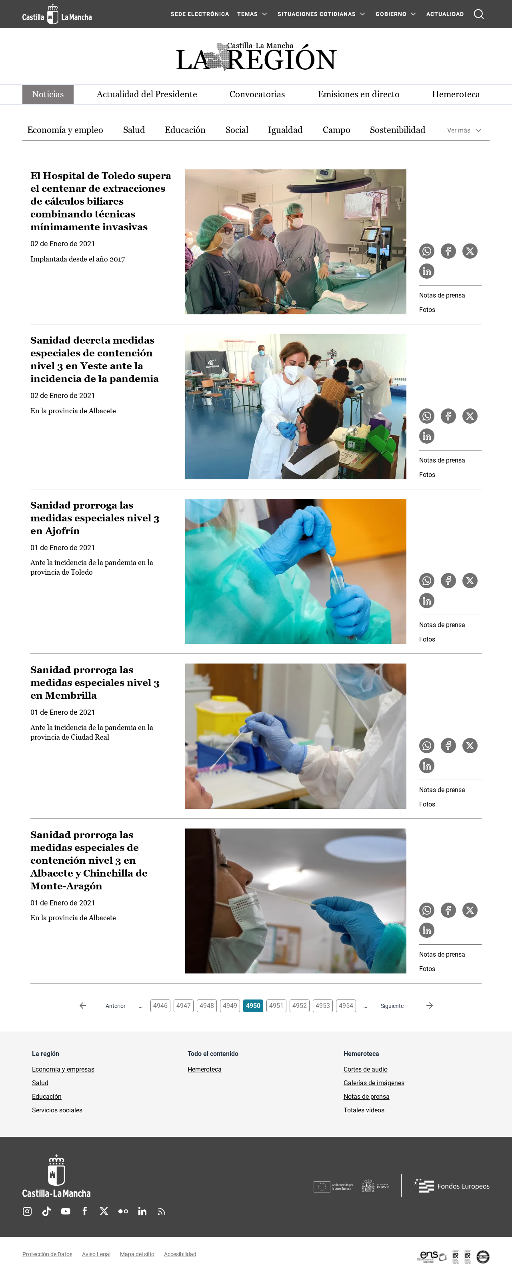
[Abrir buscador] (479, 14)
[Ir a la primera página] (89, 1005)
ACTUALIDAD (445, 14)
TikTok (46, 1211)
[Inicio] (130, 1175)
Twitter (104, 1211)
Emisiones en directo (359, 94)
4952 (299, 1006)
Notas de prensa (442, 295)
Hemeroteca (456, 94)
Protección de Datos (47, 1254)
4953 (323, 1006)
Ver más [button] (458, 130)
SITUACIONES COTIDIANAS (317, 14)
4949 (230, 1006)
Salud (134, 130)
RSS (161, 1211)
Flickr (123, 1211)
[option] (65, 130)
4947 (183, 1006)
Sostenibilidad (398, 130)
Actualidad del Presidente (147, 94)
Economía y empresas (63, 1069)
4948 (207, 1006)
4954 (346, 1006)
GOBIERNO (391, 14)
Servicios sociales (57, 1110)
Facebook (84, 1211)
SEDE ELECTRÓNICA (200, 14)
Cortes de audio (366, 1069)
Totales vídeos (364, 1110)
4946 (160, 1006)
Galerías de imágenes (374, 1083)
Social (237, 130)
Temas (247, 14)
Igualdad (285, 130)
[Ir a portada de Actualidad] (256, 59)
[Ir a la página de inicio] (57, 14)
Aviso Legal (96, 1254)
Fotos (427, 310)
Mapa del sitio (137, 1254)
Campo (336, 130)
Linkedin (142, 1211)
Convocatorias (257, 94)
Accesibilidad (180, 1254)
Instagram (27, 1211)
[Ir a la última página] (423, 1005)
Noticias (48, 94)
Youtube (65, 1211)
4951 (276, 1006)
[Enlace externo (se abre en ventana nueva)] (453, 1257)
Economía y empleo (65, 130)
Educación (185, 130)
